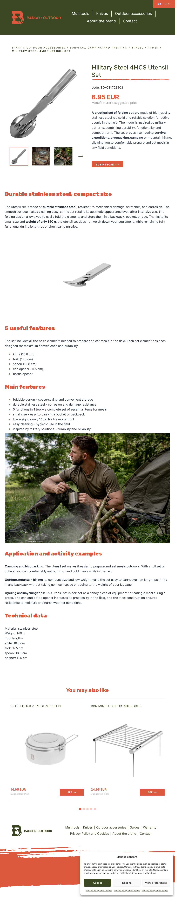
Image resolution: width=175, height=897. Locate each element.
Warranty (149, 827)
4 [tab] (91, 809)
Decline (127, 882)
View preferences (156, 882)
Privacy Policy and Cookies (99, 890)
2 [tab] (84, 809)
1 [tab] (80, 809)
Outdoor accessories (133, 13)
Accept (97, 882)
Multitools (80, 13)
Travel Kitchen (145, 47)
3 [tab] (87, 809)
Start (17, 47)
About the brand (101, 21)
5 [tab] (95, 809)
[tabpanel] (47, 750)
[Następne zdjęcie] (80, 156)
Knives (102, 13)
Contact (130, 21)
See (70, 792)
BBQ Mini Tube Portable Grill (116, 706)
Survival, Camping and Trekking (98, 47)
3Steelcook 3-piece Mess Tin (35, 706)
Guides (134, 827)
